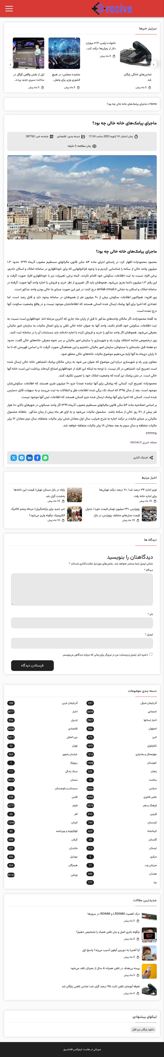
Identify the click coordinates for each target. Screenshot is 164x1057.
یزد (122, 882)
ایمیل (149, 635)
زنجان (122, 771)
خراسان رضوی (43, 754)
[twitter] (13, 458)
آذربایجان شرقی (122, 703)
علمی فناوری (122, 797)
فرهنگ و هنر (122, 805)
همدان (122, 874)
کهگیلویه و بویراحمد (44, 831)
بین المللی (43, 737)
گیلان (43, 840)
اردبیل (43, 720)
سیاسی (121, 788)
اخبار (42, 712)
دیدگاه (148, 570)
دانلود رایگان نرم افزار (143, 1030)
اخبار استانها (122, 720)
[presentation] (153, 64)
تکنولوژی (122, 746)
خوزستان (122, 763)
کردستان (122, 823)
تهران (44, 746)
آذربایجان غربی (43, 703)
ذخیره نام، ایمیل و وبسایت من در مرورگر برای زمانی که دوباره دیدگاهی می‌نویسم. (105, 655)
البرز (122, 737)
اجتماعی (122, 712)
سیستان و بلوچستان (44, 788)
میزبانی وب (123, 865)
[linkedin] (29, 458)
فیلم (42, 805)
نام (150, 614)
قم (44, 814)
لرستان (122, 848)
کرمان (43, 823)
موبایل (43, 857)
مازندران (43, 848)
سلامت (123, 780)
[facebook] (37, 458)
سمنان (43, 780)
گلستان (123, 840)
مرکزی (123, 857)
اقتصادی (61, 136)
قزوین (122, 814)
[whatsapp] (45, 458)
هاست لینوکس (81, 1049)
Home (153, 104)
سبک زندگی (43, 771)
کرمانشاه (122, 831)
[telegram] (21, 458)
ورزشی (42, 875)
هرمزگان (43, 865)
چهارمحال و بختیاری (122, 754)
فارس (43, 797)
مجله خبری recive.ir (143, 442)
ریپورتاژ (44, 763)
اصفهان (122, 729)
